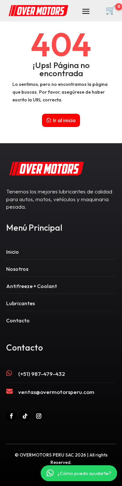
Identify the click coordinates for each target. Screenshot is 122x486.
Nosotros (17, 269)
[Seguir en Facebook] (11, 416)
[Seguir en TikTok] (25, 416)
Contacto (18, 320)
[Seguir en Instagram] (39, 416)
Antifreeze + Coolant (31, 286)
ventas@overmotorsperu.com (56, 391)
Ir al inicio (64, 120)
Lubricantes (20, 303)
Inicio (12, 252)
